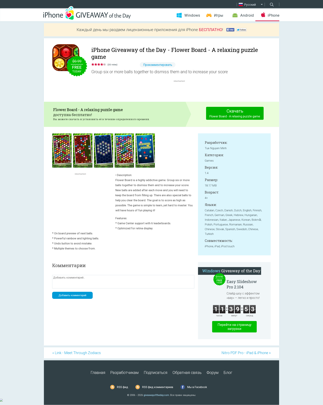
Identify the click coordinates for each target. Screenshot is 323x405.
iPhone (273, 15)
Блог (228, 372)
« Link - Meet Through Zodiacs (76, 353)
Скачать (234, 113)
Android (247, 15)
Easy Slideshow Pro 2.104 (242, 284)
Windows (192, 15)
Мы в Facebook (197, 387)
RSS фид (122, 387)
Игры (218, 15)
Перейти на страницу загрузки (234, 327)
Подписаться (155, 372)
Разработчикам (124, 372)
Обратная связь (187, 372)
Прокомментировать (157, 65)
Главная (98, 372)
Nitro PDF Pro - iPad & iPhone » (246, 353)
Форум (213, 372)
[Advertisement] (181, 90)
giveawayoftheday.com (156, 395)
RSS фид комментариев (157, 387)
